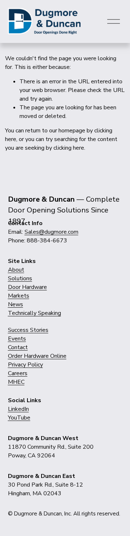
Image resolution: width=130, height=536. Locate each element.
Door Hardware (27, 287)
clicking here (68, 148)
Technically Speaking (34, 313)
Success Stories (28, 330)
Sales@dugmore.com (51, 232)
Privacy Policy (25, 365)
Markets (18, 296)
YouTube (19, 418)
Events (17, 339)
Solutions (20, 278)
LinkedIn (18, 409)
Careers (17, 373)
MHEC (16, 382)
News (15, 304)
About (16, 270)
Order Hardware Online (37, 356)
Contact (18, 347)
